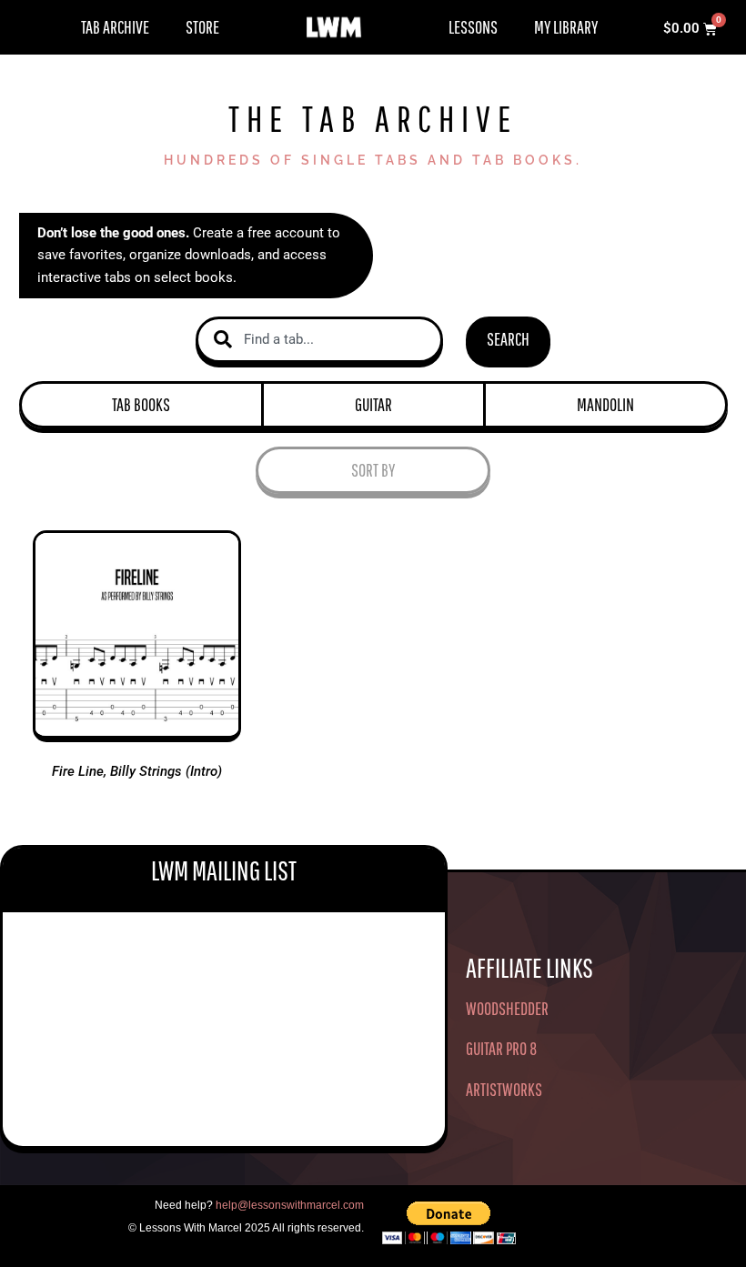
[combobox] (319, 340)
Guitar (373, 404)
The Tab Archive (373, 118)
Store (202, 26)
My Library (566, 26)
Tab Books (141, 404)
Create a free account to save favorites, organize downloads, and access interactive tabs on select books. (188, 256)
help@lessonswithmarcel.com (290, 1205)
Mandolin (605, 404)
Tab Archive (115, 26)
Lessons (473, 26)
